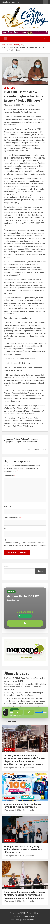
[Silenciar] (29, 712)
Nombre (8, 506)
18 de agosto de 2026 (12, 810)
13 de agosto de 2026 (12, 901)
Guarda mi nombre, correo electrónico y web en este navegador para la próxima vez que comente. (25, 544)
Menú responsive (45, 2)
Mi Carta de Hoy (31, 913)
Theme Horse (28, 916)
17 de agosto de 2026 (12, 856)
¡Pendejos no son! (36, 449)
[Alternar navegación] (5, 39)
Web (6, 529)
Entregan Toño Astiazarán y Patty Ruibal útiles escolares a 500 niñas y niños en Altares (23, 849)
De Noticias (10, 721)
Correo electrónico (12, 518)
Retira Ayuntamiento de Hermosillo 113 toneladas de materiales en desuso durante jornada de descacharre (25, 687)
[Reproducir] (25, 623)
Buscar (7, 566)
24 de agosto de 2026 (12, 768)
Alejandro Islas (28, 105)
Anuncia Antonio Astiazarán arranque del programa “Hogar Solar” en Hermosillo (23, 440)
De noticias (9, 88)
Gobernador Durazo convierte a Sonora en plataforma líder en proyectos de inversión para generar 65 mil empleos (25, 895)
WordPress (33, 920)
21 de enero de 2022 (12, 105)
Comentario (9, 476)
